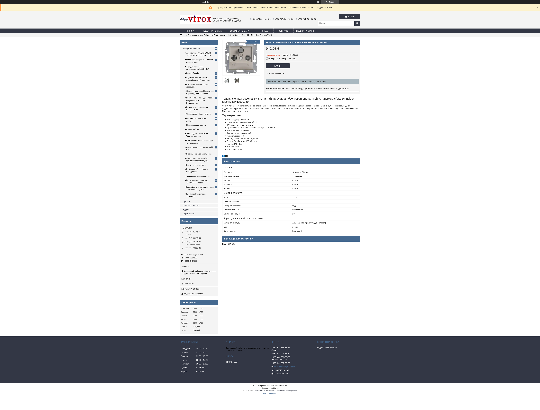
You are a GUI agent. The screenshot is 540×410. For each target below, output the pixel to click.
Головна (190, 31)
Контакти (283, 31)
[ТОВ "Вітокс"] (196, 23)
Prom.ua (283, 386)
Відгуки (186, 209)
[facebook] (223, 156)
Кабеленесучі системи (195, 165)
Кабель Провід (192, 73)
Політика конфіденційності (286, 391)
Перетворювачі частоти (196, 125)
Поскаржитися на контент (264, 391)
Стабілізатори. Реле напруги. (198, 114)
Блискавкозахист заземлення (199, 154)
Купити (277, 66)
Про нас (186, 201)
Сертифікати (188, 214)
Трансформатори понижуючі (198, 176)
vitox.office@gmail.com (193, 255)
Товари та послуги (212, 31)
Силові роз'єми (192, 129)
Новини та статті (305, 31)
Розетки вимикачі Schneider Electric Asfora (207, 35)
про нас (264, 31)
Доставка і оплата (239, 31)
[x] (226, 156)
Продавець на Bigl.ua (270, 388)
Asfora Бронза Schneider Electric (243, 35)
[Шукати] (357, 23)
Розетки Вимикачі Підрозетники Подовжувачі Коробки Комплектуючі (199, 100)
